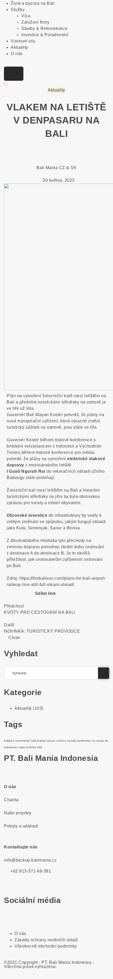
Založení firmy (35, 22)
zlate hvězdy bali (30, 747)
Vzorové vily (23, 41)
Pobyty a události (21, 826)
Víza (25, 16)
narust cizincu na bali (61, 740)
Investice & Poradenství (44, 35)
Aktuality (19, 47)
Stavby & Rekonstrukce (44, 28)
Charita (11, 800)
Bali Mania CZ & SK (56, 167)
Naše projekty (18, 813)
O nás (17, 53)
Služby (17, 9)
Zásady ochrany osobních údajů (46, 940)
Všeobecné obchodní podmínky (45, 946)
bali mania (38, 740)
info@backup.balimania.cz (30, 860)
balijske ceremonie (17, 740)
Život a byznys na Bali (33, 3)
